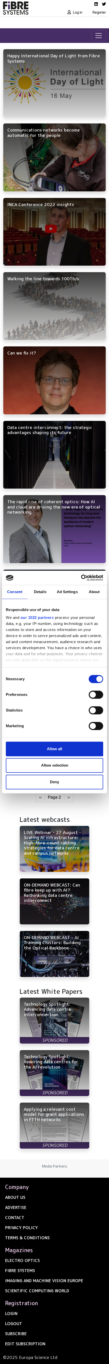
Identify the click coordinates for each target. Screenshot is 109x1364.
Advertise (15, 1207)
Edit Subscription (25, 1344)
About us (15, 1197)
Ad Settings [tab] (67, 592)
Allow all (54, 749)
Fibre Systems (20, 1270)
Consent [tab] (14, 592)
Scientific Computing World (37, 1291)
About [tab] (94, 592)
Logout (13, 1323)
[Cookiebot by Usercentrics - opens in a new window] (81, 577)
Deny (54, 782)
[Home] (27, 8)
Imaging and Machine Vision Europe (44, 1280)
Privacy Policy (21, 1227)
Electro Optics (22, 1260)
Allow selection (54, 765)
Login (11, 1313)
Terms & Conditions (27, 1238)
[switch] (96, 695)
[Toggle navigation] (98, 35)
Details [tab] (40, 592)
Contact (14, 1217)
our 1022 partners (37, 617)
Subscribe (16, 1333)
